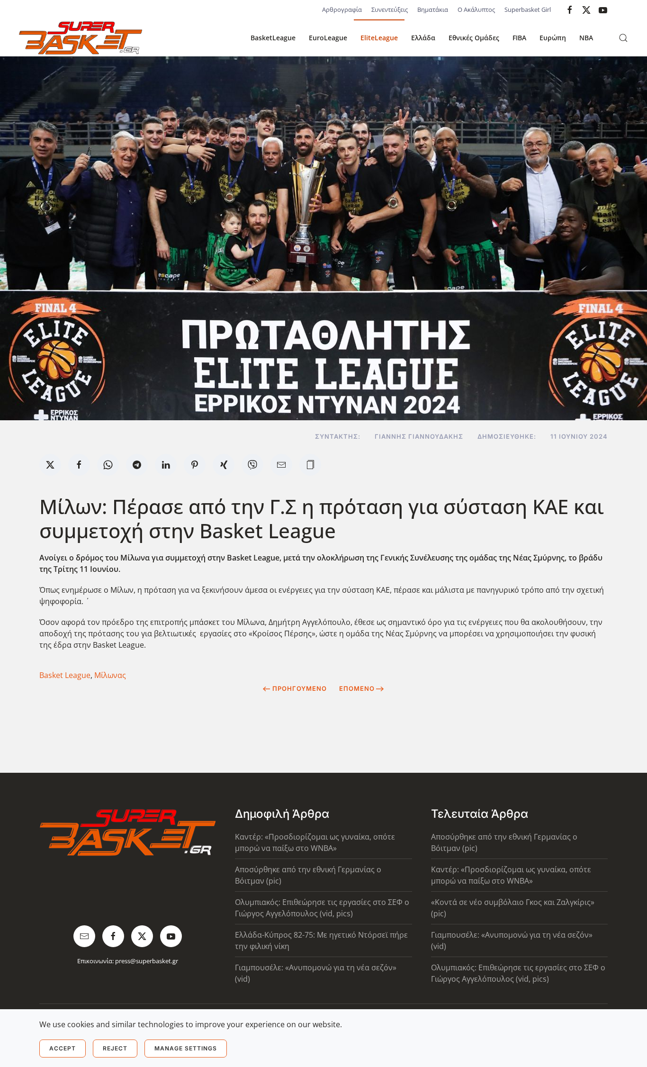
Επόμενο (357, 688)
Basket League (64, 675)
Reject (115, 1048)
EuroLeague (328, 37)
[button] (623, 37)
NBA (586, 37)
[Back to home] (80, 37)
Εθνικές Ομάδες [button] (474, 37)
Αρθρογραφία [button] (342, 9)
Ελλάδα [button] (423, 37)
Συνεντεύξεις (389, 9)
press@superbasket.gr (146, 961)
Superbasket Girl (527, 9)
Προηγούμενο (299, 688)
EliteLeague (379, 37)
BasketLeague (273, 37)
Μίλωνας (110, 675)
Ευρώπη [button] (552, 37)
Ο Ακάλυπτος (476, 9)
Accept (62, 1048)
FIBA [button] (519, 37)
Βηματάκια (432, 9)
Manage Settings (185, 1048)
